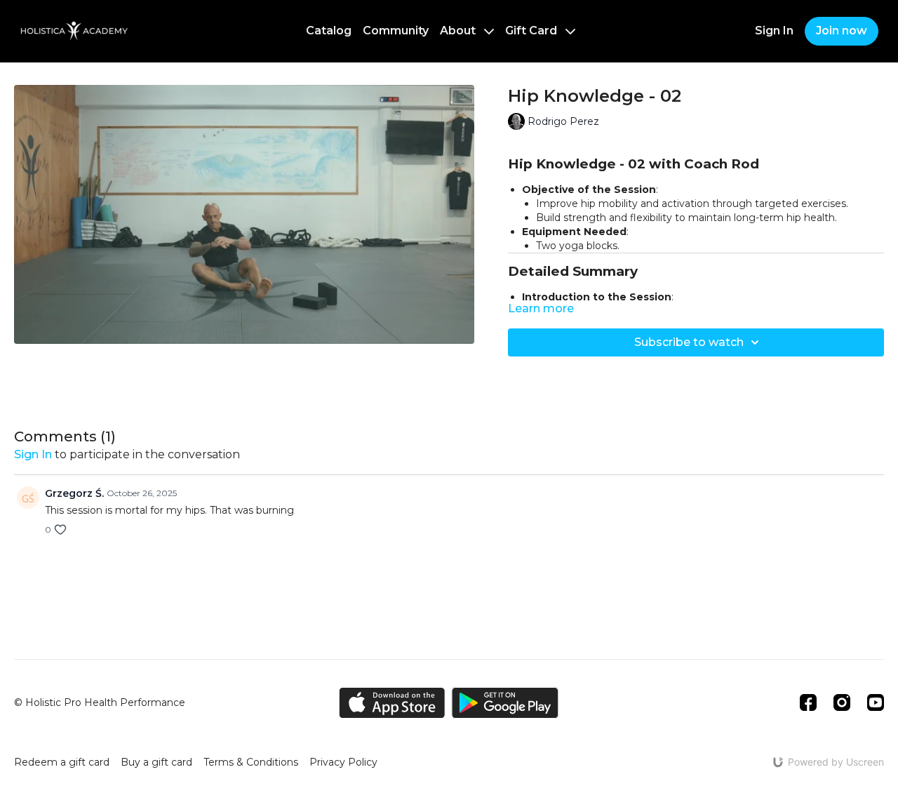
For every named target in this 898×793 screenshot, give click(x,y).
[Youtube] (875, 702)
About (459, 30)
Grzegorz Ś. (74, 493)
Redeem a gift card (61, 762)
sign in (33, 454)
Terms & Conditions (250, 762)
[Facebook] (808, 702)
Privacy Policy (343, 762)
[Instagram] (841, 702)
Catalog (328, 30)
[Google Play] (505, 703)
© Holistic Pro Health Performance (99, 702)
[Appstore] (391, 703)
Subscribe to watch (689, 342)
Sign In (774, 30)
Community (396, 30)
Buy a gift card (156, 762)
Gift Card (532, 30)
